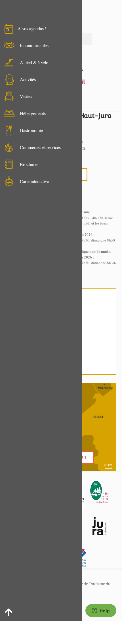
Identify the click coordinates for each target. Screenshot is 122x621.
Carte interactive (34, 181)
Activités (28, 79)
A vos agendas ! (32, 28)
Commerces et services (40, 147)
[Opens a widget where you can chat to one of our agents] (100, 611)
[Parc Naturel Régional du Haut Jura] (99, 492)
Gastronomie (31, 130)
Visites (26, 96)
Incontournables (34, 45)
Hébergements (33, 113)
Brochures (29, 164)
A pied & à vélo (34, 62)
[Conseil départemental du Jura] (99, 526)
